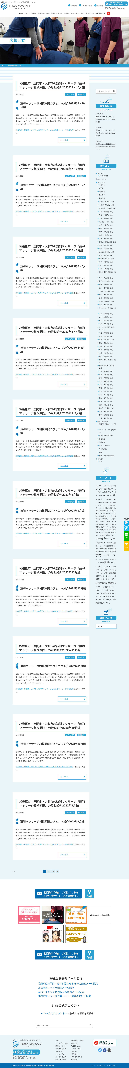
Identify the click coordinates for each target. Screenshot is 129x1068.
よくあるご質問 (86, 5)
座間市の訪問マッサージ (103, 511)
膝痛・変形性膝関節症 (106, 456)
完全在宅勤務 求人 (110, 508)
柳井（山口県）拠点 (106, 353)
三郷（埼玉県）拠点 (106, 388)
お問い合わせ (75, 1049)
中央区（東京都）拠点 (106, 291)
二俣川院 (102, 195)
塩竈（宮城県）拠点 (106, 245)
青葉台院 (102, 191)
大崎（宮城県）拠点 (106, 248)
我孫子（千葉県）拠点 (106, 408)
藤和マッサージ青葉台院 (108, 551)
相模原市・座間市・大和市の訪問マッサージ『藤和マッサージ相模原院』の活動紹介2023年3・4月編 (52, 330)
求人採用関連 (103, 176)
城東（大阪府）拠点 (106, 405)
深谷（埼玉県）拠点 (106, 395)
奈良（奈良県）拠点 (106, 255)
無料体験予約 (100, 13)
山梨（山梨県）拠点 (106, 269)
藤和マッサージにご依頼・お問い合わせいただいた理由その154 (105, 119)
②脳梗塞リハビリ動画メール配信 (56, 987)
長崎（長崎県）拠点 (106, 336)
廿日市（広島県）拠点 (106, 281)
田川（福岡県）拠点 (106, 314)
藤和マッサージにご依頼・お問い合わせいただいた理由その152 (105, 146)
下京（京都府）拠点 (106, 218)
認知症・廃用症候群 (106, 435)
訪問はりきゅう (57, 13)
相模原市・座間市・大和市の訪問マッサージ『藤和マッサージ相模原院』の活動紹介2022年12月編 (52, 570)
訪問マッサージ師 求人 (105, 579)
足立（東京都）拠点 (106, 333)
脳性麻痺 (102, 442)
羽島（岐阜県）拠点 (106, 324)
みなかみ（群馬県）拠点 (107, 208)
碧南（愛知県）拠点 (106, 415)
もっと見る (64, 140)
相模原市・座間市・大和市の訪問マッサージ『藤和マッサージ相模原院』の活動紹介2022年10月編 (52, 726)
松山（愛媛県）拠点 (106, 356)
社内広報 (100, 459)
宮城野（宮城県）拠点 (106, 259)
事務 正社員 (107, 496)
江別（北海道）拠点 (106, 385)
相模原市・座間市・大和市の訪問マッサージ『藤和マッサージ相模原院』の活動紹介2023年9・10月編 (52, 85)
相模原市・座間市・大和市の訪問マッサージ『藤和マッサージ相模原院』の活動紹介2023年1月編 (52, 492)
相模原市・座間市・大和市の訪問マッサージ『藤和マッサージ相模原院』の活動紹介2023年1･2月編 (52, 411)
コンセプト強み (31, 13)
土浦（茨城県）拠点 (106, 418)
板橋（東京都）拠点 (106, 374)
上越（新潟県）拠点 (106, 371)
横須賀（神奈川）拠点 (106, 301)
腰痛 (100, 452)
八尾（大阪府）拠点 (106, 225)
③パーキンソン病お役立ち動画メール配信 (61, 991)
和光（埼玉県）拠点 (106, 398)
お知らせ (74, 5)
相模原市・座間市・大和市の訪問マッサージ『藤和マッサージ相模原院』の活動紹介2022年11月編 (52, 648)
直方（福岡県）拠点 (106, 317)
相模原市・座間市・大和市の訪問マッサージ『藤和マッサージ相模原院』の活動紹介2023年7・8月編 (52, 167)
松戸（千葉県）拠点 (106, 294)
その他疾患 (103, 449)
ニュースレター (102, 179)
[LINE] (126, 536)
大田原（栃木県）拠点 (106, 252)
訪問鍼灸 (100, 582)
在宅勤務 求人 (107, 502)
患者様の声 (90, 13)
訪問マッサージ (44, 13)
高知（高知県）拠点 (106, 343)
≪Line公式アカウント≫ (54, 1013)
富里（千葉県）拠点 (106, 262)
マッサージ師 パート (104, 485)
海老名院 (102, 185)
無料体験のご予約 (77, 1040)
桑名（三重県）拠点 (106, 298)
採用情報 (74, 1054)
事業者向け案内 (76, 1057)
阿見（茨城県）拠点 (106, 320)
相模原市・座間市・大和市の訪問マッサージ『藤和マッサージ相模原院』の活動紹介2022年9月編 (52, 803)
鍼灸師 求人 (104, 602)
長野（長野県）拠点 (106, 350)
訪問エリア (68, 13)
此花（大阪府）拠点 (106, 401)
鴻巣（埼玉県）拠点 (106, 346)
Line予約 (74, 1043)
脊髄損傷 (102, 439)
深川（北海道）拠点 (106, 304)
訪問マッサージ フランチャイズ (103, 559)
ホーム (21, 13)
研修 (100, 461)
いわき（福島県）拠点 (106, 202)
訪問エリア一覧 (61, 1059)
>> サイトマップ (111, 1065)
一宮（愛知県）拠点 (106, 212)
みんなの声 (70, 94)
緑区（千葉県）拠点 (106, 238)
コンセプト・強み (62, 1043)
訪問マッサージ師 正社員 (106, 576)
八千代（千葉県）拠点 (106, 222)
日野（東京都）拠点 (106, 381)
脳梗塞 (99, 539)
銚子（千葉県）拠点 (106, 411)
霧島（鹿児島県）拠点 (106, 339)
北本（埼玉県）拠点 (106, 391)
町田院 (101, 188)
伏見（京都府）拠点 (106, 215)
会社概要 (100, 5)
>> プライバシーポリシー (98, 1065)
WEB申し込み (76, 1046)
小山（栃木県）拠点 (106, 265)
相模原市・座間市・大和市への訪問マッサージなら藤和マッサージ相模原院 (44, 130)
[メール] (126, 546)
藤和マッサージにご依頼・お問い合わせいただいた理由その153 (105, 133)
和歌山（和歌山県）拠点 (107, 242)
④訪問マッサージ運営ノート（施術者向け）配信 (64, 996)
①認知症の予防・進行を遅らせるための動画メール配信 (68, 983)
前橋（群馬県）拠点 (106, 232)
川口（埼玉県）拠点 (106, 278)
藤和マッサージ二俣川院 (106, 543)
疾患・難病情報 (102, 421)
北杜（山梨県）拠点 (106, 235)
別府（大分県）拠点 (106, 228)
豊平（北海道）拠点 (106, 288)
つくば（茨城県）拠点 (106, 205)
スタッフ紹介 (79, 13)
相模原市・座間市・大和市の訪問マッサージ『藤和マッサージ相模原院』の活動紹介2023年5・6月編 (52, 248)
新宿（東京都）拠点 (106, 378)
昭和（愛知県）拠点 (106, 284)
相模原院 (81, 94)
